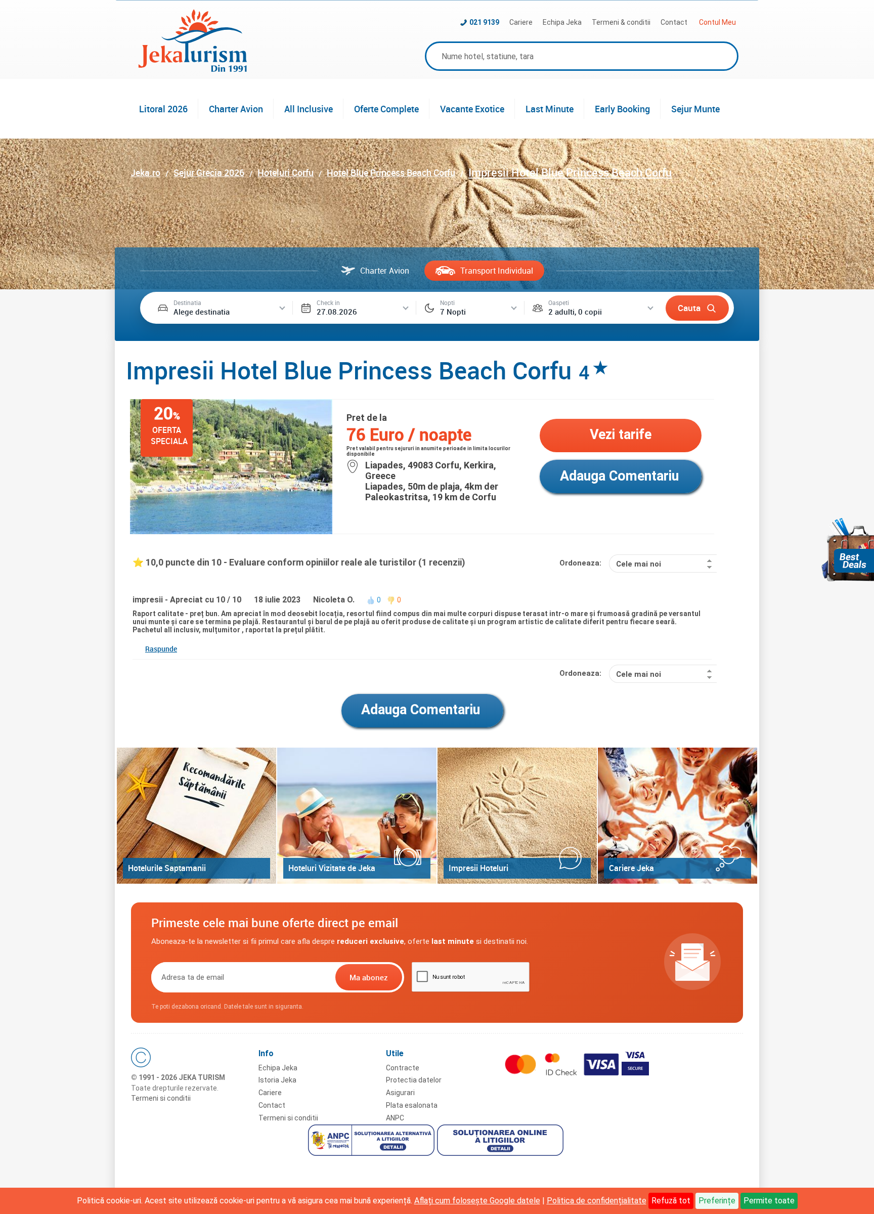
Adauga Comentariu (619, 476)
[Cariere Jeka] (677, 816)
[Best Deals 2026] (847, 549)
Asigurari (400, 1093)
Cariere (521, 22)
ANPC (395, 1118)
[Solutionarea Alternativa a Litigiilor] (372, 1141)
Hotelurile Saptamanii (167, 868)
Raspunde (161, 649)
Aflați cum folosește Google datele (477, 1200)
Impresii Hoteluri (478, 868)
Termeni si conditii (161, 1098)
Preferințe (716, 1200)
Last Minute (550, 109)
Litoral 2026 (163, 109)
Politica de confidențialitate (596, 1200)
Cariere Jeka (631, 868)
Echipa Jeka (562, 22)
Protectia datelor (414, 1080)
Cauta (689, 308)
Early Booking (622, 109)
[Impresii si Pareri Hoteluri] (517, 816)
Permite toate (769, 1200)
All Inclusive (308, 109)
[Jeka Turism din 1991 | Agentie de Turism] (193, 69)
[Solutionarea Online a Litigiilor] (501, 1141)
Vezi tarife (620, 434)
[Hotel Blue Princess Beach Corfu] (231, 531)
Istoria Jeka (277, 1080)
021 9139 (484, 22)
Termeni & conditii (621, 22)
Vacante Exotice (472, 109)
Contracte (402, 1068)
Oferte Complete (386, 109)
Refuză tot (670, 1200)
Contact (674, 22)
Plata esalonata (412, 1105)
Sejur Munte (695, 109)
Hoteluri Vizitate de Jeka (331, 868)
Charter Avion (236, 109)
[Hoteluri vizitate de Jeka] (356, 816)
